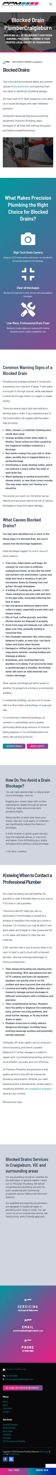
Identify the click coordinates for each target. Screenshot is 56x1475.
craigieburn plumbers (40, 1088)
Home (5, 1401)
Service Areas (14, 746)
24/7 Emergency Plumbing (14, 1441)
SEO (4, 1454)
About (5, 1405)
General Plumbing (10, 1424)
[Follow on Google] (11, 1459)
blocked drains (21, 86)
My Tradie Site (14, 1454)
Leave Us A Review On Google (24, 1387)
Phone (28, 1347)
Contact (6, 1411)
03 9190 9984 (11, 1375)
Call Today (14, 1470)
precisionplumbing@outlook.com (19, 1379)
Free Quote (7, 1408)
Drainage (6, 1438)
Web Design (44, 1451)
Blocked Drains (9, 1427)
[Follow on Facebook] (5, 1459)
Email (28, 1327)
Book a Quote (37, 746)
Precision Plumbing (29, 38)
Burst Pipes (8, 1431)
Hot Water (7, 1434)
